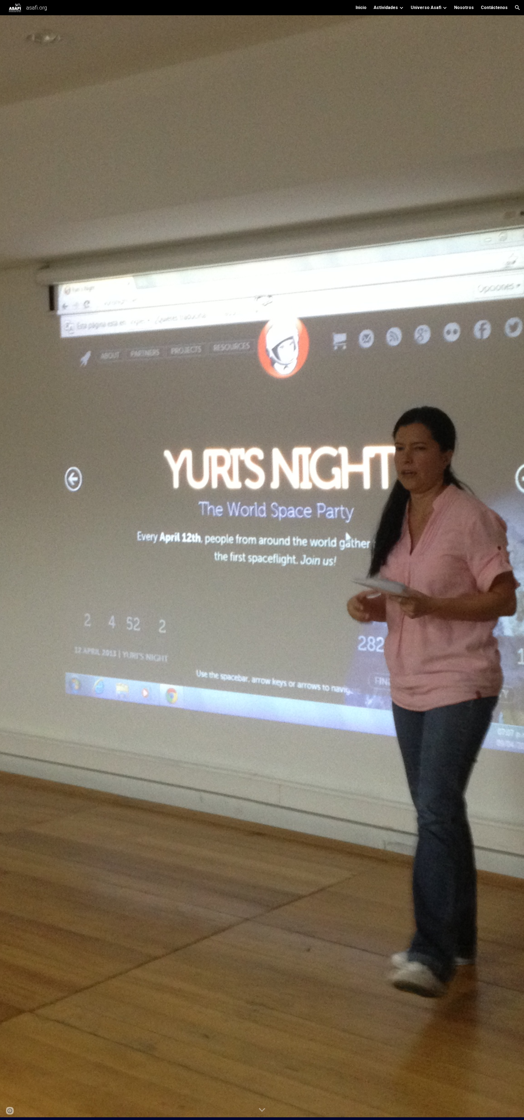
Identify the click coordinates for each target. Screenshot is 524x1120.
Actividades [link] (386, 7)
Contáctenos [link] (494, 7)
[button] (517, 7)
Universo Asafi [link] (426, 7)
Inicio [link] (361, 7)
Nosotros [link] (464, 7)
